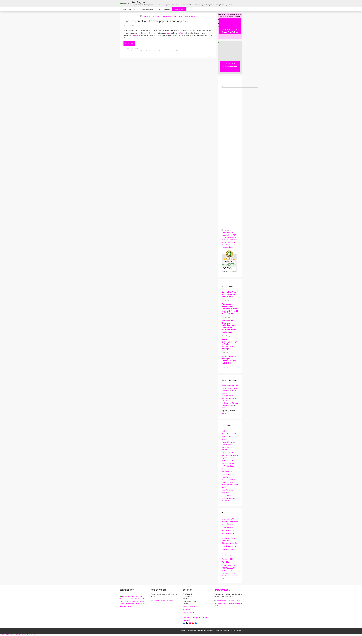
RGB (223, 571)
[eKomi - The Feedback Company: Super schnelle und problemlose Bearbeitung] (229, 272)
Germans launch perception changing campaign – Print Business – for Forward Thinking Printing (230, 400)
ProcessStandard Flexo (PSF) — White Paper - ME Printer (230, 388)
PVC (177, 51)
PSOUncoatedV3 (229, 568)
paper (165, 51)
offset (181, 33)
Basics (127, 48)
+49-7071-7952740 (189, 606)
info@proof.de (188, 609)
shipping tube (183, 51)
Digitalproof (228, 522)
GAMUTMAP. (220, 590)
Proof (228, 555)
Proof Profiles (147, 9)
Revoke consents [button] (236, 630)
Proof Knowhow (128, 9)
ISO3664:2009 (225, 541)
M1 (235, 543)
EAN (223, 524)
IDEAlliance (232, 538)
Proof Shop (179, 9)
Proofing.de (138, 2)
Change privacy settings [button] (205, 630)
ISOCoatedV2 (226, 543)
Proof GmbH (134, 48)
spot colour (232, 573)
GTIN (225, 538)
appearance (136, 35)
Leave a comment (131, 52)
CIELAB (228, 519)
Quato (224, 413)
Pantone (231, 546)
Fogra (225, 527)
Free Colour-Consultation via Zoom (230, 66)
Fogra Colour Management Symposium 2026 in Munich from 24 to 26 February (230, 308)
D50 (223, 521)
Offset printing (152, 51)
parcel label (171, 51)
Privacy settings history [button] (222, 630)
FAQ (158, 9)
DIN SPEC (235, 521)
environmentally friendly (140, 51)
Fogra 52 (233, 533)
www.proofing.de (188, 612)
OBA (223, 547)
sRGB (224, 576)
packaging (160, 51)
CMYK (233, 519)
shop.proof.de (229, 571)
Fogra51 (225, 530)
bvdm (223, 408)
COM (228, 590)
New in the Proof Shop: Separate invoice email (229, 294)
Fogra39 (230, 527)
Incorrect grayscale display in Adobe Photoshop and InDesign (229, 344)
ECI (226, 524)
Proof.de (225, 559)
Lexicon (167, 9)
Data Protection (191, 630)
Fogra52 (225, 533)
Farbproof (230, 524)
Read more (129, 43)
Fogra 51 (233, 530)
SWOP (227, 575)
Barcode (224, 519)
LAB (233, 543)
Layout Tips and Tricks (229, 452)
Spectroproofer (225, 573)
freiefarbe (229, 536)
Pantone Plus (226, 549)
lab (168, 33)
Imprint (183, 630)
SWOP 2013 (232, 575)
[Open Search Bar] (239, 9)
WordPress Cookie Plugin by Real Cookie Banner (17, 635)
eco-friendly (129, 51)
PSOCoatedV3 (228, 565)
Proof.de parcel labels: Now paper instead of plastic (155, 21)
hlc (228, 538)
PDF (223, 555)
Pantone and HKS (228, 461)
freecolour (224, 536)
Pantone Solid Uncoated (230, 552)
